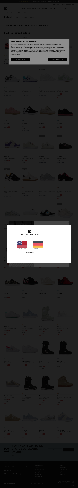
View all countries (30, 252)
